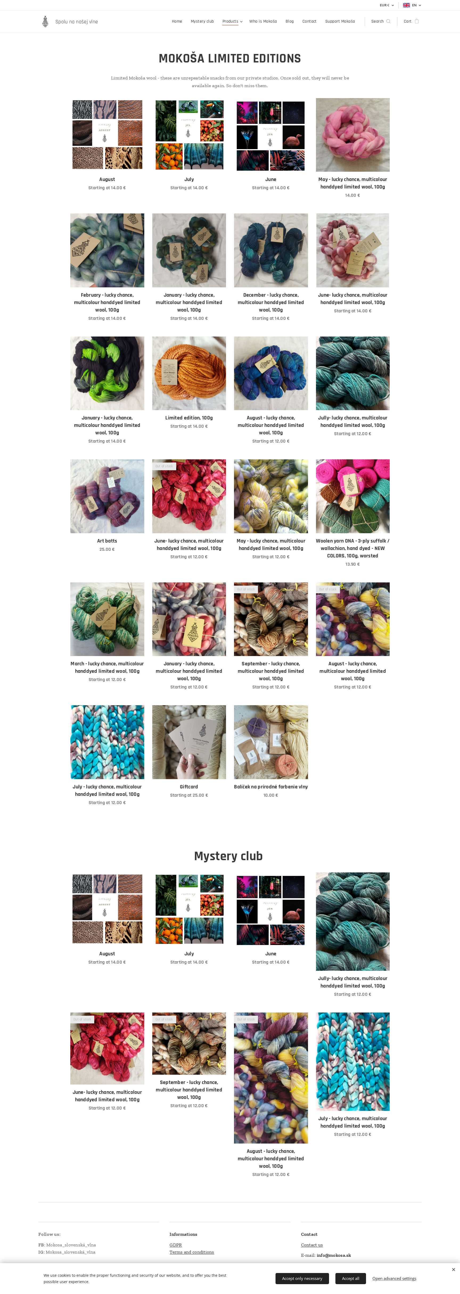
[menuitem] (179, 21)
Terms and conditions (192, 1252)
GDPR (176, 1244)
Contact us (312, 1244)
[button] (381, 21)
